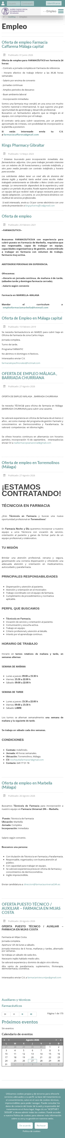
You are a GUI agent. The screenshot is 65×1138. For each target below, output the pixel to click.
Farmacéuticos (12, 1006)
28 (41, 1060)
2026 (36, 1039)
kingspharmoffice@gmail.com (40, 205)
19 (24, 1057)
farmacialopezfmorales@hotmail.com (21, 363)
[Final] (32, 1014)
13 (32, 1053)
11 (15, 1053)
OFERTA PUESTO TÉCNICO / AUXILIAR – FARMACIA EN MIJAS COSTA (31, 909)
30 (59, 1060)
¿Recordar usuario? (39, 4)
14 (41, 1053)
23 (59, 1057)
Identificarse (53, 3)
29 (50, 1060)
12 (24, 1053)
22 (50, 1057)
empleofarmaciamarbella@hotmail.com (25, 307)
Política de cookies (31, 1131)
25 (15, 1060)
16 (59, 1053)
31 (6, 1064)
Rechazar (41, 1125)
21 (41, 1057)
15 (50, 1053)
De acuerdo (25, 1125)
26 (24, 1060)
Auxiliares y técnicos (16, 1000)
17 (6, 1057)
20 (32, 1057)
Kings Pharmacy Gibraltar (23, 145)
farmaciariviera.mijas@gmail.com (44, 977)
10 (6, 1053)
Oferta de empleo (17, 216)
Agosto (30, 1039)
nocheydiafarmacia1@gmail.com (27, 759)
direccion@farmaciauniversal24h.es (42, 884)
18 (15, 1057)
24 (6, 1060)
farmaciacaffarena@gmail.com (21, 134)
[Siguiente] (23, 1014)
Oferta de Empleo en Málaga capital (32, 318)
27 (32, 1060)
